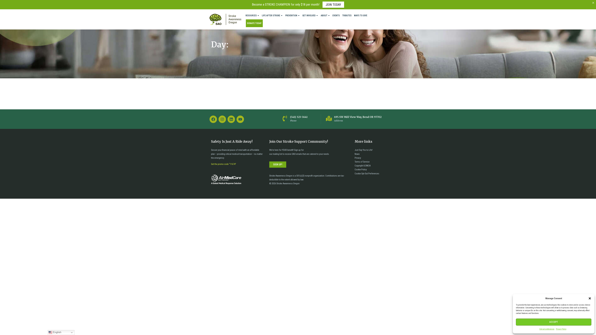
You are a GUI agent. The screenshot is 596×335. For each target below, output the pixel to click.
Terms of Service (362, 162)
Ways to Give (360, 15)
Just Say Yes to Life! (363, 150)
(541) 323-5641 (298, 116)
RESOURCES (251, 15)
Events (336, 15)
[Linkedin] (231, 119)
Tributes (347, 15)
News (357, 154)
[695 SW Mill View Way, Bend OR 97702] (329, 118)
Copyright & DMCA (363, 165)
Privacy (358, 158)
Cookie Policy (361, 169)
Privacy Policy (561, 329)
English (56, 332)
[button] (589, 298)
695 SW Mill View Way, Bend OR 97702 (358, 116)
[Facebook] (213, 119)
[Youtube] (240, 119)
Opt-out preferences (546, 329)
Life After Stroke (271, 15)
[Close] (593, 3)
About (324, 15)
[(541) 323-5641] (285, 118)
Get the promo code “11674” (223, 164)
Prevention (291, 15)
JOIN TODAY (333, 5)
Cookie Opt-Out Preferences (367, 173)
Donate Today (254, 23)
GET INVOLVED (309, 15)
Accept (553, 322)
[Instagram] (222, 119)
